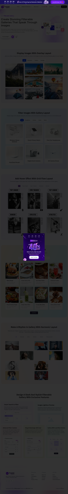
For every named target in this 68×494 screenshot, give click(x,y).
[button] (43, 234)
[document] (34, 247)
